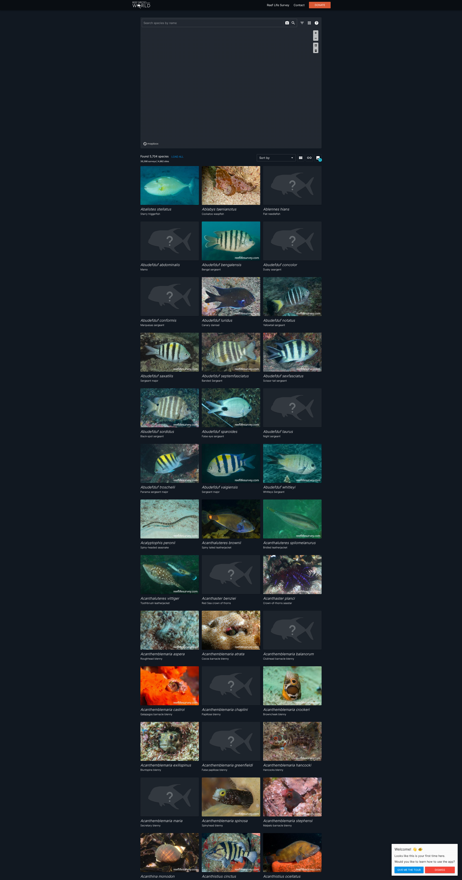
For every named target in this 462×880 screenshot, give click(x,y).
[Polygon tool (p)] (315, 45)
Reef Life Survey (278, 5)
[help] (316, 23)
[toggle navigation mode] (309, 157)
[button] (276, 157)
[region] (231, 88)
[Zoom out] (315, 38)
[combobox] (212, 22)
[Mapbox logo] (151, 144)
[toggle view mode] (300, 157)
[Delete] (315, 50)
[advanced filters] (302, 23)
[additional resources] (309, 23)
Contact (299, 5)
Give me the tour (409, 869)
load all (177, 156)
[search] (293, 23)
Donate (320, 5)
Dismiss (440, 869)
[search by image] (287, 23)
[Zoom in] (315, 33)
